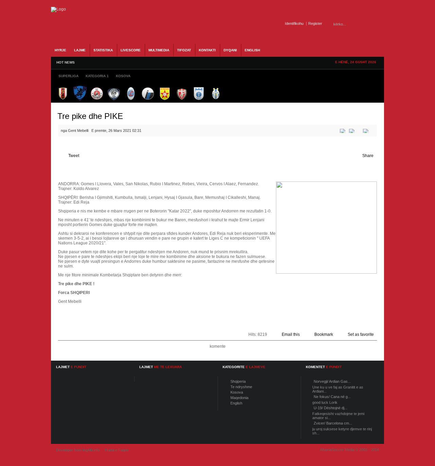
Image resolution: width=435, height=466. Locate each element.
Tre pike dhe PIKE (90, 116)
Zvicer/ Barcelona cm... (333, 423)
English (236, 403)
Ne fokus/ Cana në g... (332, 397)
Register (315, 23)
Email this (291, 334)
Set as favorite (361, 334)
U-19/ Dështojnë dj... (330, 408)
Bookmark (323, 334)
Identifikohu (294, 23)
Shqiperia (238, 381)
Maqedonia (239, 398)
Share (367, 155)
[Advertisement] (167, 166)
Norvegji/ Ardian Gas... (332, 381)
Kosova (236, 392)
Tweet (73, 155)
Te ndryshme (241, 387)
